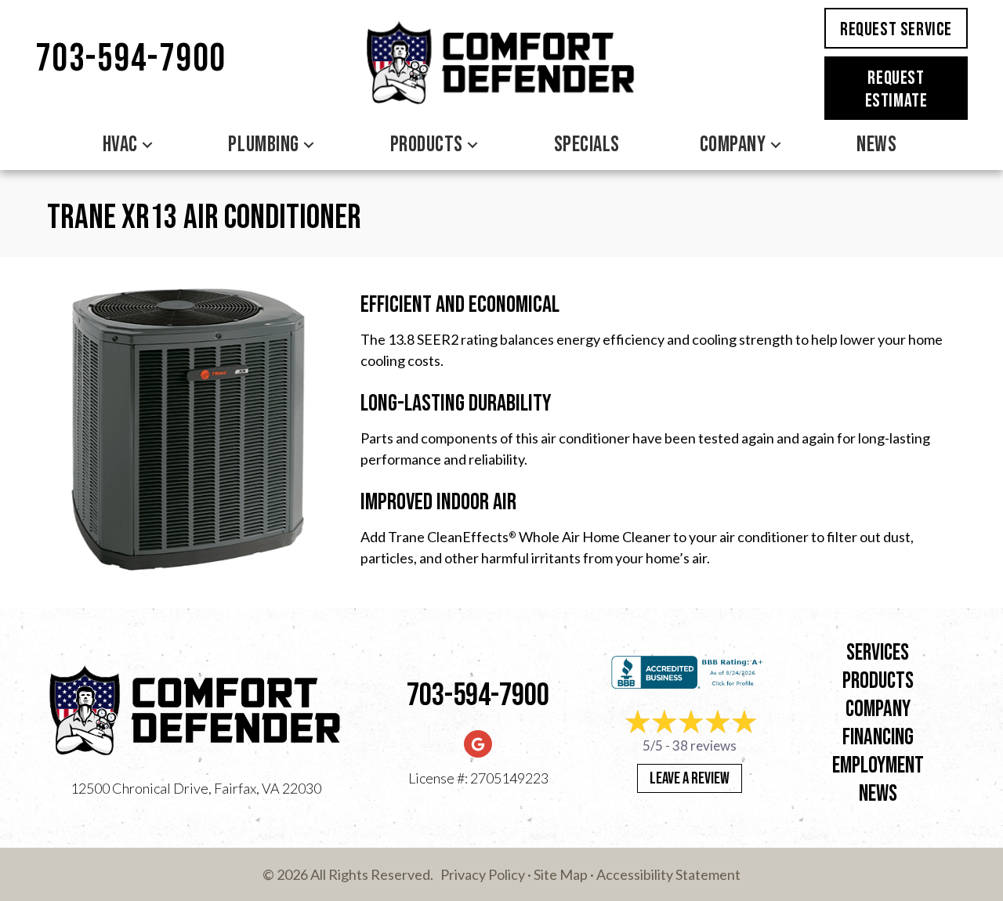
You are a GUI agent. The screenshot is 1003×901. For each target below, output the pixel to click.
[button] (147, 145)
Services (877, 653)
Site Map (561, 874)
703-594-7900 (130, 59)
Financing (878, 737)
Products (426, 144)
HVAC (120, 144)
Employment (878, 766)
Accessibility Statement (668, 874)
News (876, 144)
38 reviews (704, 745)
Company (733, 144)
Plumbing (263, 144)
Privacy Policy (482, 874)
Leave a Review (690, 778)
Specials (587, 144)
